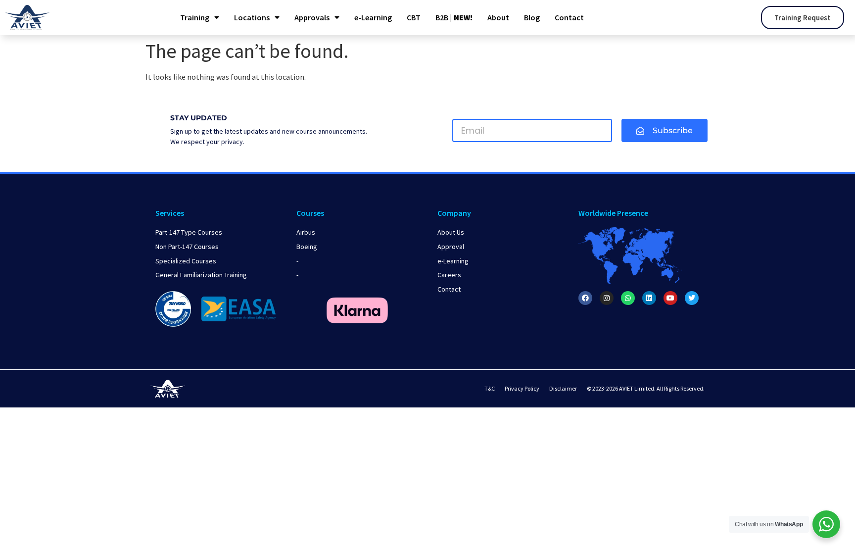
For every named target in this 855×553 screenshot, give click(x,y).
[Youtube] (670, 298)
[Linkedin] (649, 298)
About (498, 17)
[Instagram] (607, 298)
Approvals (312, 17)
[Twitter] (692, 298)
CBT (414, 17)
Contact (569, 17)
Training (194, 17)
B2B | (454, 17)
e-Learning (373, 17)
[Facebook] (585, 298)
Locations (252, 17)
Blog (532, 17)
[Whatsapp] (628, 298)
